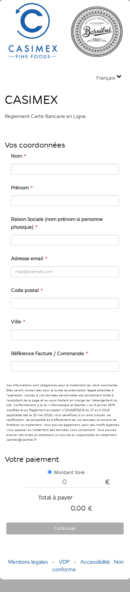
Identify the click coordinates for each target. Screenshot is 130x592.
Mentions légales (28, 561)
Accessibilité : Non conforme (88, 565)
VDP (65, 561)
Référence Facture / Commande (49, 353)
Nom (18, 156)
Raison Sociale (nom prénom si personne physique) (57, 223)
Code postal (26, 290)
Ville (18, 322)
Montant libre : (70, 472)
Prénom (21, 188)
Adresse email (29, 258)
